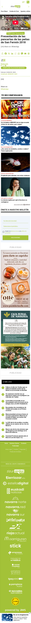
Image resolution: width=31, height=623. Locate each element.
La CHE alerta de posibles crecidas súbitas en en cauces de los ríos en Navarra (16, 424)
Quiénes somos (14, 443)
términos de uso (15, 231)
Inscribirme (15, 237)
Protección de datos (15, 451)
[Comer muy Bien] (15, 565)
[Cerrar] (30, 613)
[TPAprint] (15, 578)
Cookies (16, 449)
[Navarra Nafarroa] (15, 591)
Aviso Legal (9, 449)
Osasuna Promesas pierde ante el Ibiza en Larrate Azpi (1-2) (15, 436)
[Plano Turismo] (15, 572)
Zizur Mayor (4, 11)
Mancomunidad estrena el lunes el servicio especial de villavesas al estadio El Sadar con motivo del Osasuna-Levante (15, 416)
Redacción (4, 64)
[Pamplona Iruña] (15, 585)
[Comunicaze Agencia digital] (15, 456)
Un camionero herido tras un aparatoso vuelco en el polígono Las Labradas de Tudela (16, 395)
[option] (15, 6)
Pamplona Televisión (15, 33)
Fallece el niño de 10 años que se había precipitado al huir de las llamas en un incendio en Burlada (15, 388)
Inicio (6, 443)
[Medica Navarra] (15, 559)
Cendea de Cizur (14, 11)
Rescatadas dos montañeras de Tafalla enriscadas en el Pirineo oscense (14, 409)
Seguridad (22, 449)
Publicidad (15, 446)
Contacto (23, 443)
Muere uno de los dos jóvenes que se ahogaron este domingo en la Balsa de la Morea (15, 430)
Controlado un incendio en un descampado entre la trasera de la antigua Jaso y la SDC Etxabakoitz (15, 402)
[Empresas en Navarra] (15, 552)
